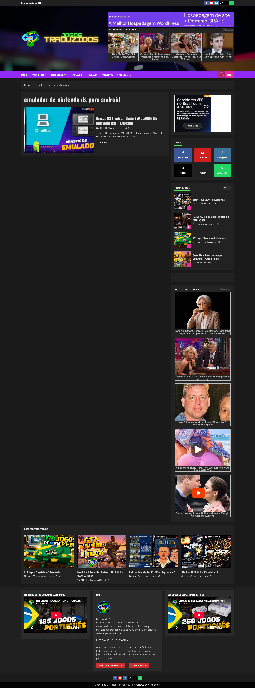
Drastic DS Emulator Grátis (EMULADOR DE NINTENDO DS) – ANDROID (59, 130)
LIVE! (229, 74)
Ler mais (103, 143)
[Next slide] (229, 188)
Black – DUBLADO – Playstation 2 (182, 201)
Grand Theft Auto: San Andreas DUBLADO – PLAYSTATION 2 (182, 259)
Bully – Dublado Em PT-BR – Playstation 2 (152, 572)
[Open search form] (214, 74)
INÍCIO (24, 74)
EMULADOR (76, 74)
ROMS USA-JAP (57, 74)
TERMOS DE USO (139, 665)
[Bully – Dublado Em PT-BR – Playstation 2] (153, 551)
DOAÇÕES (93, 74)
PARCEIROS (107, 74)
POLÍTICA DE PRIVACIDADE (110, 665)
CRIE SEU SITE (124, 74)
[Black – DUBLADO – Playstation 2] (206, 551)
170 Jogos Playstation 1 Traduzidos (182, 240)
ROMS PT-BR (38, 74)
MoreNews (138, 684)
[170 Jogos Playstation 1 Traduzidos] (49, 551)
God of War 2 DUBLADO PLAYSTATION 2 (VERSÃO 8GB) (182, 221)
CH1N (100, 128)
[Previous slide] (225, 188)
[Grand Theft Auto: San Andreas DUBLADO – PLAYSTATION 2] (101, 551)
